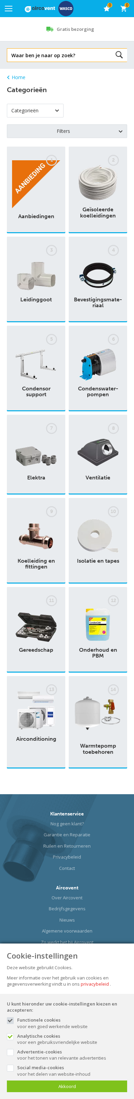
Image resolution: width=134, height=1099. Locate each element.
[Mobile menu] (8, 8)
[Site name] (49, 8)
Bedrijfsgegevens (67, 909)
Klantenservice (67, 814)
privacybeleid (95, 984)
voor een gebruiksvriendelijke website (57, 1039)
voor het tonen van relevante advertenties (61, 1055)
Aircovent (67, 888)
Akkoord (67, 1086)
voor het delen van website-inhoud (53, 1070)
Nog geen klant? (67, 824)
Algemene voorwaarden (67, 931)
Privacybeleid (67, 857)
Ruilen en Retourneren (67, 846)
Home (18, 77)
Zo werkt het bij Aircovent (67, 942)
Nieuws (67, 920)
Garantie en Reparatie (67, 835)
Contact (67, 868)
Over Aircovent (67, 898)
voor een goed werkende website (52, 1023)
